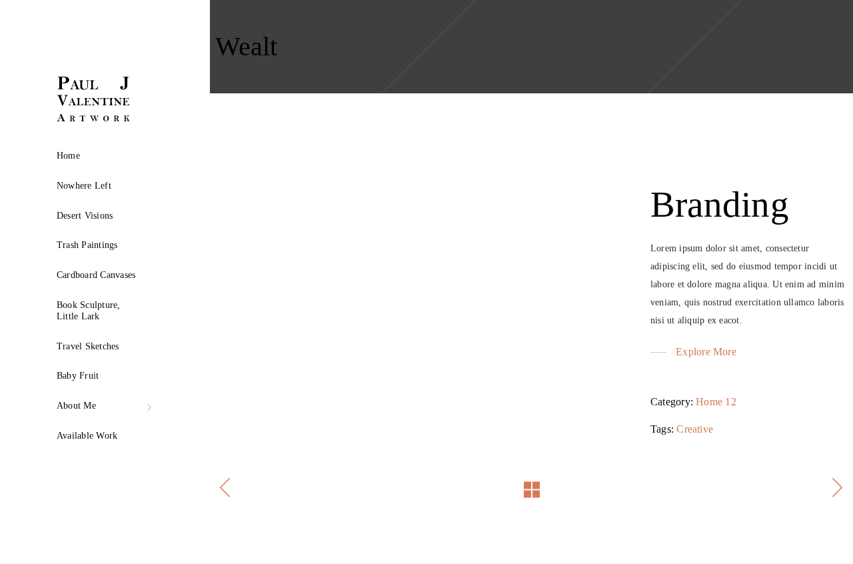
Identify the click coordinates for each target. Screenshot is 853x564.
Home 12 (716, 401)
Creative (694, 429)
